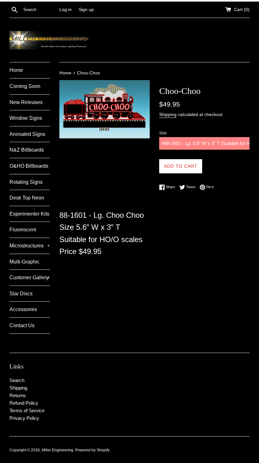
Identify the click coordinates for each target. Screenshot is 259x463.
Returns (17, 395)
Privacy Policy (24, 418)
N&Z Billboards (26, 150)
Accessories (23, 309)
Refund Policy (23, 403)
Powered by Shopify (92, 450)
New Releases (26, 102)
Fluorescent (22, 229)
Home (16, 70)
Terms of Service (27, 410)
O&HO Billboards (28, 166)
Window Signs (25, 118)
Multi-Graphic (24, 261)
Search (16, 380)
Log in (65, 9)
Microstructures (29, 245)
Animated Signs (27, 134)
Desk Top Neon (26, 197)
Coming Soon (24, 86)
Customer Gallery (29, 277)
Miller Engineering (57, 450)
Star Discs (21, 293)
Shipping (168, 114)
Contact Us (21, 325)
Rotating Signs (26, 182)
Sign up (86, 9)
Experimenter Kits (29, 214)
